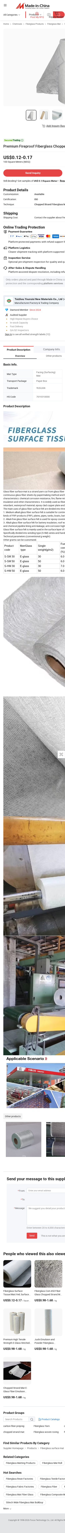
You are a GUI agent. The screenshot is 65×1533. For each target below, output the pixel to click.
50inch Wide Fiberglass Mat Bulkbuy (24, 1502)
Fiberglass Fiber (49, 1486)
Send (31, 1235)
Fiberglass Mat (54, 24)
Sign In (8, 334)
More (6, 1508)
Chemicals (17, 24)
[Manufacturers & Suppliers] (32, 5)
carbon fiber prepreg (13, 1426)
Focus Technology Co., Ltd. (42, 1520)
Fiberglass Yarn (42, 1426)
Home (6, 24)
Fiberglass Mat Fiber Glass (19, 1494)
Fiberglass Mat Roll (52, 1462)
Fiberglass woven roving (46, 1431)
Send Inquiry (32, 172)
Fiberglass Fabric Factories (20, 1486)
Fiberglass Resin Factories (19, 1478)
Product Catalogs (50, 1419)
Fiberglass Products (35, 24)
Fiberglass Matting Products (20, 1462)
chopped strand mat (13, 1431)
